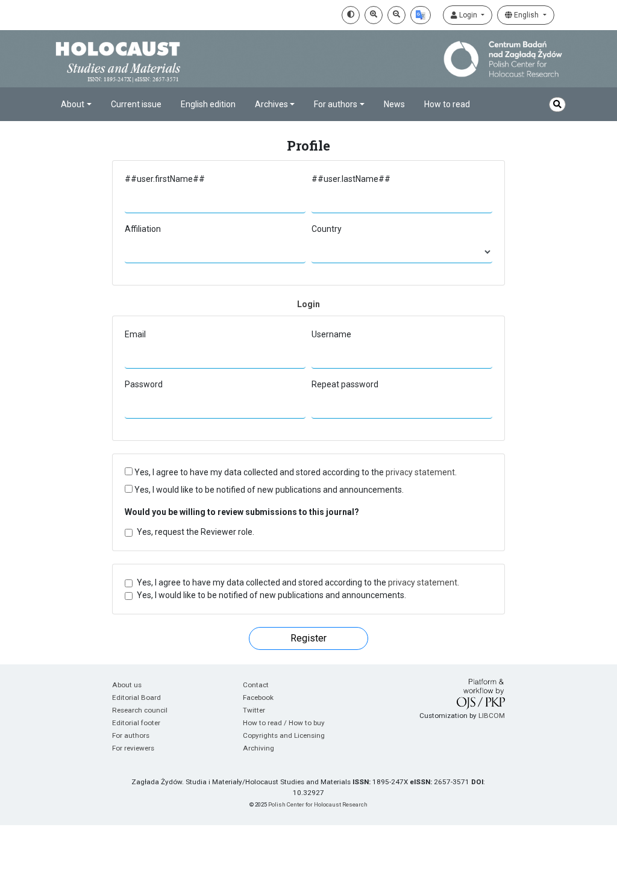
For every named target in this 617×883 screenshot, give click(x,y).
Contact (256, 685)
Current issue (136, 104)
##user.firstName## (165, 179)
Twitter (254, 710)
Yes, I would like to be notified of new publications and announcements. (268, 490)
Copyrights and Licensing (284, 735)
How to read (447, 104)
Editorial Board (136, 697)
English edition (208, 104)
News (394, 104)
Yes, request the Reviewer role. (195, 532)
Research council (140, 710)
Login (468, 15)
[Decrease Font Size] (396, 15)
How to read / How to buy (284, 723)
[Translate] (420, 15)
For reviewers (133, 748)
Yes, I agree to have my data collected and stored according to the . (295, 472)
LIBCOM (491, 715)
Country (327, 229)
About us (127, 685)
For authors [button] (335, 104)
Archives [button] (271, 104)
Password (144, 384)
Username (331, 334)
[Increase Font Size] (374, 15)
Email (135, 334)
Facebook (258, 697)
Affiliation (143, 229)
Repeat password (345, 384)
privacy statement (420, 472)
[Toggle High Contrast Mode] (351, 15)
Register (308, 638)
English (526, 15)
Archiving (258, 748)
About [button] (72, 104)
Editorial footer (136, 723)
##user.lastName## (351, 179)
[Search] (557, 104)
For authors (130, 735)
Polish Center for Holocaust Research (318, 804)
